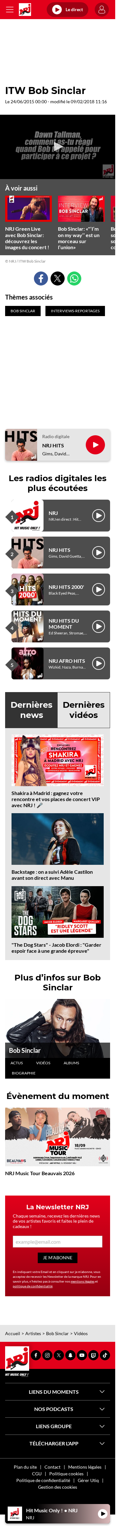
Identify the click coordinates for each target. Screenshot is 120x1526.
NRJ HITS (53, 445)
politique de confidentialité (32, 1286)
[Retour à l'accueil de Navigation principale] (25, 9)
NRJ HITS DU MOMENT (64, 624)
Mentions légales (84, 1467)
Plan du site (25, 1467)
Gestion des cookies (57, 1487)
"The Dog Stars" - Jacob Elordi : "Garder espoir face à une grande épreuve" (56, 948)
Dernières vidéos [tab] (84, 710)
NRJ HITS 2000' (66, 587)
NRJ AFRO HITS (67, 661)
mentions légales (82, 1281)
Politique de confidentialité (43, 1480)
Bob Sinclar (25, 1050)
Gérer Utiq (88, 1480)
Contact (52, 1467)
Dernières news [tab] (31, 710)
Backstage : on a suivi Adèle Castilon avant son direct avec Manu (52, 875)
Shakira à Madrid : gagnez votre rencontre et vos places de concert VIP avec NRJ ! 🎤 (56, 799)
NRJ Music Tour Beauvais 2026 (40, 1173)
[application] (57, 147)
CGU (37, 1473)
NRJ (53, 513)
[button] (58, 147)
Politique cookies (66, 1473)
